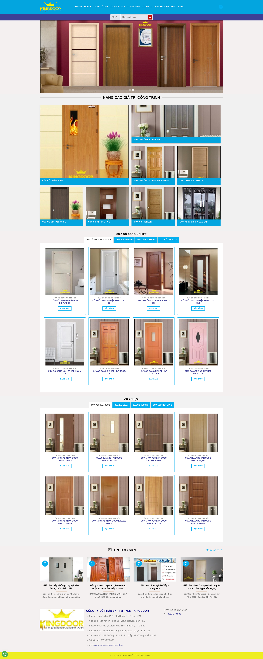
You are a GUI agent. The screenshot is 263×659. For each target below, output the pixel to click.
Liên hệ (88, 7)
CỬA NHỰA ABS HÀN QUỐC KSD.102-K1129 (154, 522)
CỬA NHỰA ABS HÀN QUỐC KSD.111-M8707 (109, 522)
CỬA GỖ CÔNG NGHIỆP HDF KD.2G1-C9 (154, 372)
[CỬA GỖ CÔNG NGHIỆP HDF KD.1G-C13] (198, 271)
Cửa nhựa (147, 7)
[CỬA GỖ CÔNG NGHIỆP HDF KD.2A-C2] (109, 271)
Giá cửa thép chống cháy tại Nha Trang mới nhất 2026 (156, 587)
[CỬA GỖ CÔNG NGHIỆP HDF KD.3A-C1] (64, 342)
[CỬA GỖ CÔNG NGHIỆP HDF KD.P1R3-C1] (64, 271)
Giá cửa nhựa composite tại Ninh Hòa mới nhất (109, 587)
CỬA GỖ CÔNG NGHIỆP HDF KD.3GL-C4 (198, 372)
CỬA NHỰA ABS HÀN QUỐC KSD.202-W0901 (65, 459)
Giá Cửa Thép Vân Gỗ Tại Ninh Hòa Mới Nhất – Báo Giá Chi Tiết (62, 587)
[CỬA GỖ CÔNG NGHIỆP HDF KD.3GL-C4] (198, 342)
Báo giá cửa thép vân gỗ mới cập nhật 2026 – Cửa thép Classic (203, 587)
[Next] (216, 57)
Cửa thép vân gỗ (164, 7)
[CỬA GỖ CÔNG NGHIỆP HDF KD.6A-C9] (109, 342)
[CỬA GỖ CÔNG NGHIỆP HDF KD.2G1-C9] (153, 342)
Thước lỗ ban (101, 7)
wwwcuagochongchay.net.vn (108, 645)
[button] (221, 7)
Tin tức (180, 7)
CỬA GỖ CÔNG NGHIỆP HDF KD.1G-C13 (198, 301)
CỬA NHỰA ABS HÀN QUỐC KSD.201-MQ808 (109, 459)
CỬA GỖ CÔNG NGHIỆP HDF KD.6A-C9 (109, 372)
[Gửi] (150, 17)
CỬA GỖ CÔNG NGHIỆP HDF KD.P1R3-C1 (65, 301)
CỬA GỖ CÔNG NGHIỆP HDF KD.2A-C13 (153, 301)
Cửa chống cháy (118, 7)
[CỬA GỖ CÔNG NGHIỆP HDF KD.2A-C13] (153, 271)
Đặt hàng (64, 308)
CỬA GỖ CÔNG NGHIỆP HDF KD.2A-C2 (109, 301)
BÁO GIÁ (78, 7)
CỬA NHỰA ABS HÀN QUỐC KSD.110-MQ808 (198, 459)
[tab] (99, 240)
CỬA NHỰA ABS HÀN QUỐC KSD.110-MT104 (198, 522)
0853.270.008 (174, 614)
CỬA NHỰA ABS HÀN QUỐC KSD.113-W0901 (154, 459)
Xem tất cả (212, 550)
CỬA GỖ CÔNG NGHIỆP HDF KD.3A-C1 (65, 372)
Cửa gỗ (134, 7)
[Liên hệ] (5, 654)
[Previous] (46, 57)
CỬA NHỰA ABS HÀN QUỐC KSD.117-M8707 (65, 522)
